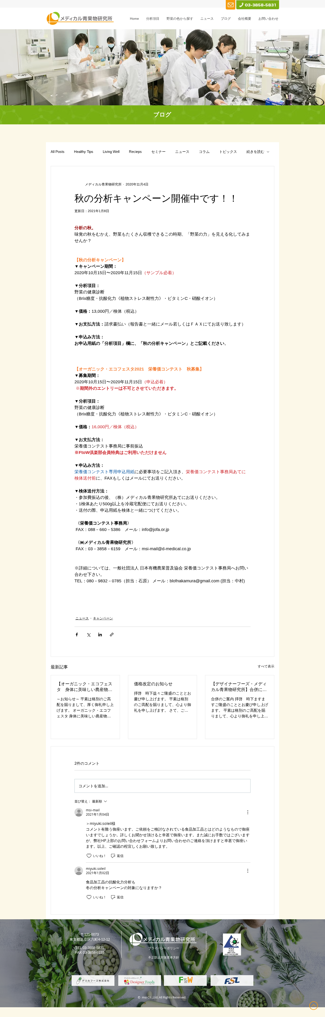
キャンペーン (103, 618)
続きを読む (255, 152)
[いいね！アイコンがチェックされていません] (89, 856)
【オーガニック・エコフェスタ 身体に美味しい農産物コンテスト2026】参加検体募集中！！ (85, 686)
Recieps (135, 152)
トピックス (228, 152)
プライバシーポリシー (163, 948)
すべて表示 (266, 666)
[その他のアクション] (248, 812)
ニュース (182, 152)
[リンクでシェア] (111, 634)
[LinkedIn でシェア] (100, 634)
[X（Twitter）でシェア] (88, 634)
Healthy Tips (83, 152)
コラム (204, 152)
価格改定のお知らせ (153, 683)
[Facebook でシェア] (76, 634)
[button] (153, 18)
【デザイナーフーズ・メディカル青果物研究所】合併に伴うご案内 (239, 686)
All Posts (57, 152)
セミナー (158, 152)
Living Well (111, 152)
